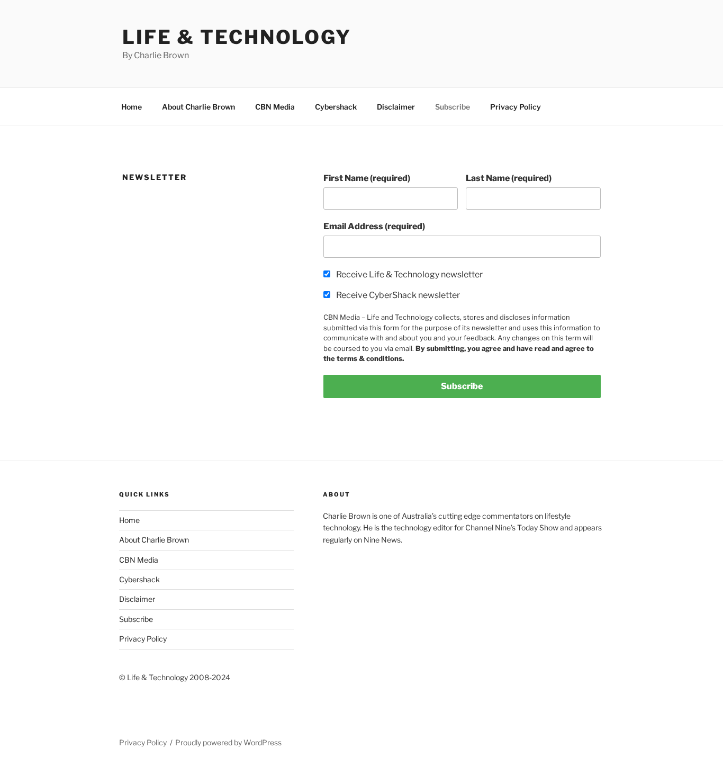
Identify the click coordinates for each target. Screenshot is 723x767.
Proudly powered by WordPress (228, 742)
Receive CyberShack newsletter (398, 295)
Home (131, 106)
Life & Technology (236, 37)
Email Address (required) (374, 226)
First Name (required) (366, 178)
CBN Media (275, 106)
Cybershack (336, 106)
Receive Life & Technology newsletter (409, 274)
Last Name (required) (509, 178)
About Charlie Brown (198, 106)
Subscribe (452, 106)
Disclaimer (396, 106)
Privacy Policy (515, 106)
